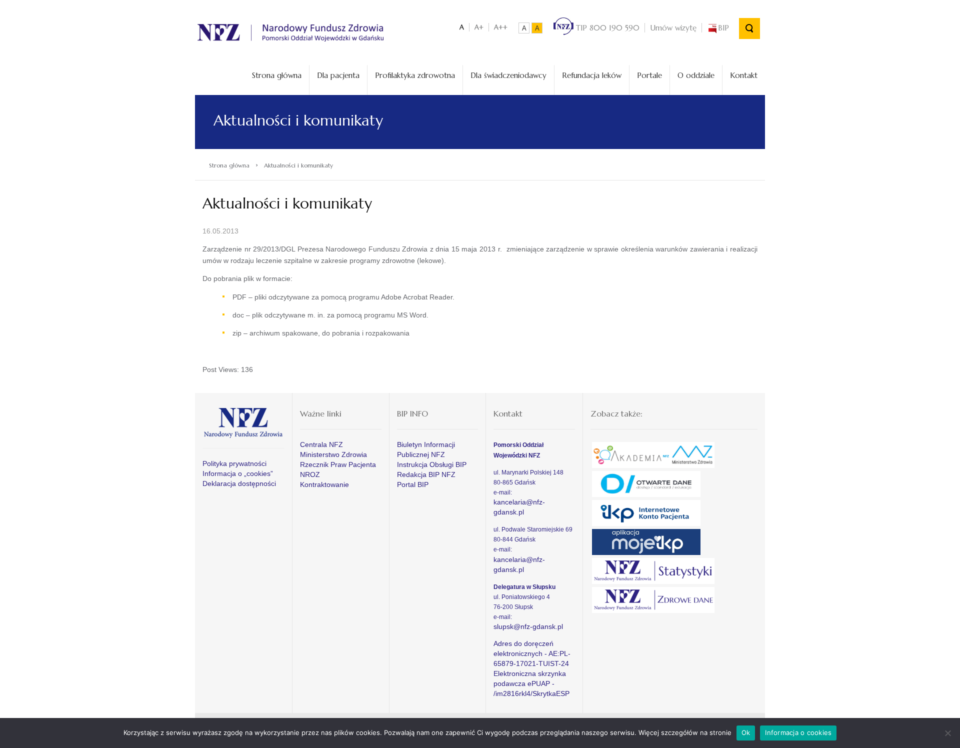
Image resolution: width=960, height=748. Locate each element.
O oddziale (696, 75)
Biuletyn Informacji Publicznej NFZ (426, 449)
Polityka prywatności (234, 464)
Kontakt (744, 75)
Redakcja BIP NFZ (426, 474)
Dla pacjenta (338, 75)
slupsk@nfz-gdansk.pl (528, 626)
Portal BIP (412, 484)
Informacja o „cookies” (237, 474)
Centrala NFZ (321, 444)
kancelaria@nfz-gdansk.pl (519, 507)
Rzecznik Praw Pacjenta (338, 464)
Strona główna (277, 75)
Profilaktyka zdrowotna (415, 75)
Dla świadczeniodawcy (508, 75)
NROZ (310, 474)
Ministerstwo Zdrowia (333, 454)
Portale (649, 75)
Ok (746, 732)
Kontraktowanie (324, 484)
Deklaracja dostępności (239, 484)
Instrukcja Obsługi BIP (431, 464)
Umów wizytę (673, 27)
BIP (723, 27)
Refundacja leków (592, 75)
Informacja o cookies (798, 732)
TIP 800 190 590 (607, 27)
